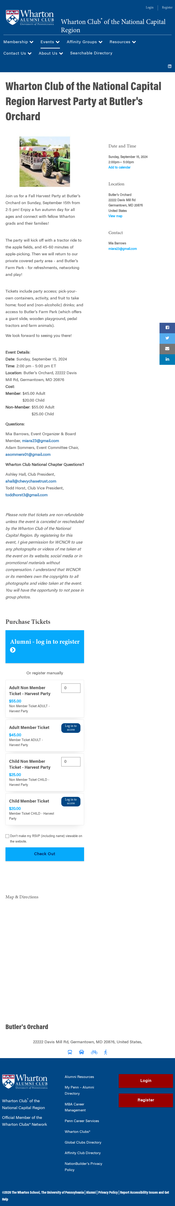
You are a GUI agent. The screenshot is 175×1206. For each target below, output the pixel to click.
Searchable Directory (91, 53)
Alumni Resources (79, 1077)
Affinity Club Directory (83, 1153)
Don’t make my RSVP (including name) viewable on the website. (46, 839)
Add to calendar (119, 167)
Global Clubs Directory (83, 1143)
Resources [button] (121, 42)
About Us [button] (49, 54)
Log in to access (71, 728)
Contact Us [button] (15, 54)
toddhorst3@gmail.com (26, 495)
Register (167, 7)
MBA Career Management (75, 1108)
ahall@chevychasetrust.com (30, 482)
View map (115, 216)
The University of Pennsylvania (62, 1193)
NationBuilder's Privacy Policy (83, 1167)
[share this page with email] (167, 349)
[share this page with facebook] (167, 328)
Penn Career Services (82, 1121)
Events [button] (48, 42)
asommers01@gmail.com (28, 455)
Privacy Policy (108, 1193)
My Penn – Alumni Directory (79, 1091)
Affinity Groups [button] (82, 42)
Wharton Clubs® (77, 1132)
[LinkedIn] (170, 67)
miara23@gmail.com (40, 441)
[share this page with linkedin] (167, 359)
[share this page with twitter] (167, 338)
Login (150, 7)
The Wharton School (26, 1193)
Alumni (91, 1193)
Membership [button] (16, 42)
